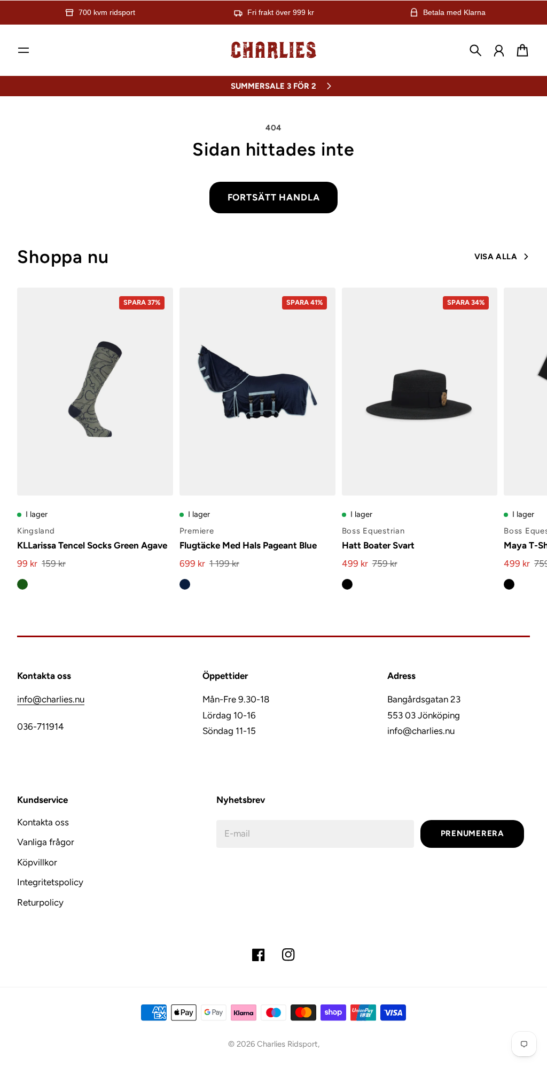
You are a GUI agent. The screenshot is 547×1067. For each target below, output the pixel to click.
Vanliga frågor (45, 842)
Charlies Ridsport (287, 1044)
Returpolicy (40, 902)
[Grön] (22, 584)
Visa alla (495, 256)
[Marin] (184, 584)
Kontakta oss (43, 822)
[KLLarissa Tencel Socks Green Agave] (95, 392)
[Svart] (347, 584)
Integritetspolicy (50, 882)
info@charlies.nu (50, 699)
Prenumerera (472, 833)
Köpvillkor (37, 862)
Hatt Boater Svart (378, 545)
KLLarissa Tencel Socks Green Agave (92, 545)
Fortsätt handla (274, 197)
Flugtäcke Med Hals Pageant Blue (248, 545)
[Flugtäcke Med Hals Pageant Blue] (257, 392)
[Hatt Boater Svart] (420, 392)
